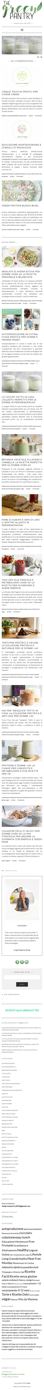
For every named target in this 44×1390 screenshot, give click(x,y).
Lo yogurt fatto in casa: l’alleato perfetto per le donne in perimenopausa (22, 42)
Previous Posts (11, 870)
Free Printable (26, 361)
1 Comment (22, 49)
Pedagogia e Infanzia (9, 1127)
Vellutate (5, 1181)
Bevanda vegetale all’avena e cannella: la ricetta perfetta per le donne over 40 (22, 462)
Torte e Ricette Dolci (9, 1171)
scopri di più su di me (22, 950)
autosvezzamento (9, 1067)
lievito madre (7, 1104)
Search (22, 984)
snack (4, 1147)
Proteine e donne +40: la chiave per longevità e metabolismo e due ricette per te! (20, 769)
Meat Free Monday (37, 300)
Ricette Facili (13, 303)
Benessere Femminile (7, 300)
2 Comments (19, 176)
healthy (10, 229)
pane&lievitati (7, 1124)
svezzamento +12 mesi (10, 1157)
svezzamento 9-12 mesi (10, 1164)
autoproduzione (6, 361)
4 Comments (20, 800)
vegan (22, 229)
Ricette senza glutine (19, 363)
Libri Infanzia (6, 1100)
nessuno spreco (23, 115)
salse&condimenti (8, 1140)
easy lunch (4, 229)
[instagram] (26, 962)
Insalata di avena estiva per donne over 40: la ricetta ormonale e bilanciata (21, 274)
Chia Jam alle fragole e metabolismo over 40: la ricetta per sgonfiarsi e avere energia (18, 584)
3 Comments (22, 860)
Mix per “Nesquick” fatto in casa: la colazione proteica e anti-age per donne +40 (22, 713)
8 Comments (38, 115)
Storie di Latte (35, 174)
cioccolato (26, 674)
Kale (28, 1383)
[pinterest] (22, 962)
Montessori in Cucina (25, 174)
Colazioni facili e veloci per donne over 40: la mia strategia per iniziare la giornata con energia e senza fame (22, 836)
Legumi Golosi (28, 300)
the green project (8, 1167)
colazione (25, 426)
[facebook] (17, 962)
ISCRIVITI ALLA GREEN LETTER (22, 1010)
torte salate (6, 1174)
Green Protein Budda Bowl (20, 205)
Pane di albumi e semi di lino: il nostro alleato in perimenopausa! (21, 523)
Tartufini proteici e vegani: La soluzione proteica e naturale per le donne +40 (20, 645)
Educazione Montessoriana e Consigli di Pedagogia (21, 146)
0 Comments (32, 303)
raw (3, 1130)
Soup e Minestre (7, 1151)
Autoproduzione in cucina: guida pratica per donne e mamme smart (20, 337)
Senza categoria (6, 860)
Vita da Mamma (7, 1184)
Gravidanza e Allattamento (12, 1090)
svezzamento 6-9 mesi (10, 1161)
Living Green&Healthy (12, 115)
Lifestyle (4, 115)
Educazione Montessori (8, 174)
